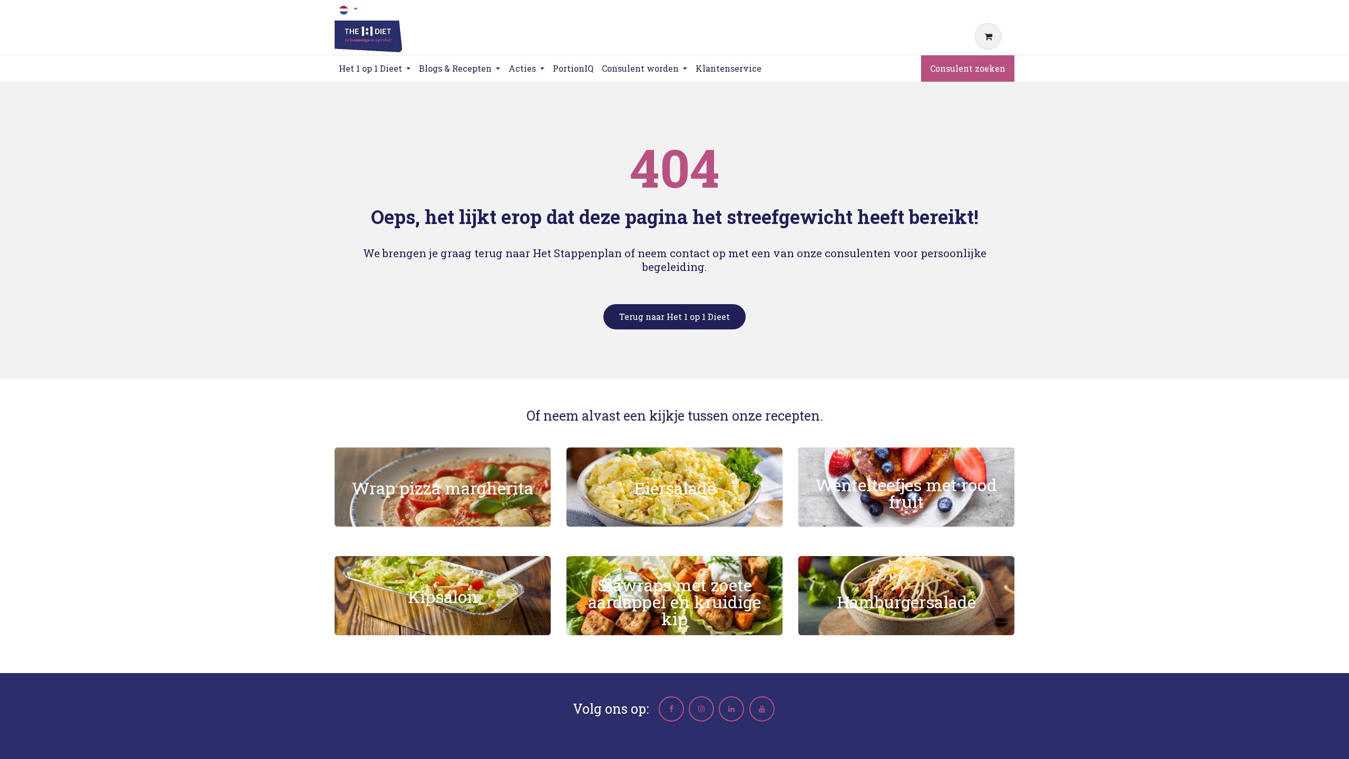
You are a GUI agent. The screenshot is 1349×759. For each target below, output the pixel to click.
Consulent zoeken (967, 68)
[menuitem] (573, 68)
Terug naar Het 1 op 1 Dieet (674, 316)
